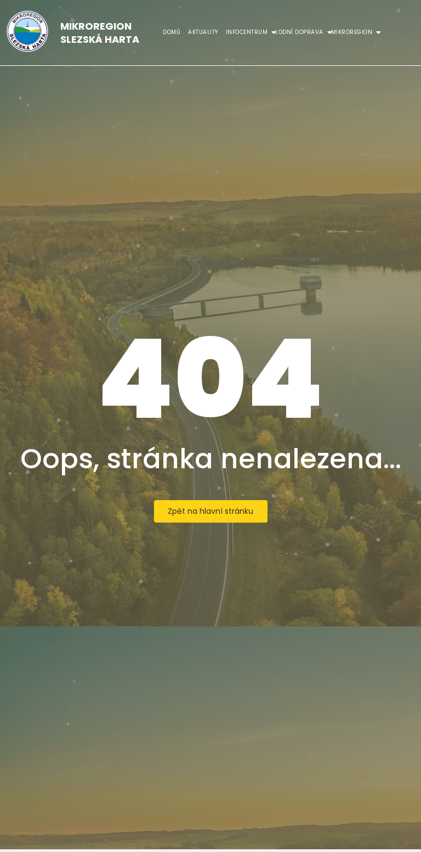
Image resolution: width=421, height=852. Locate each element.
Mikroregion (352, 32)
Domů (171, 32)
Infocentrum (247, 32)
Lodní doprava (299, 32)
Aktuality (203, 32)
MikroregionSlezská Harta (99, 32)
